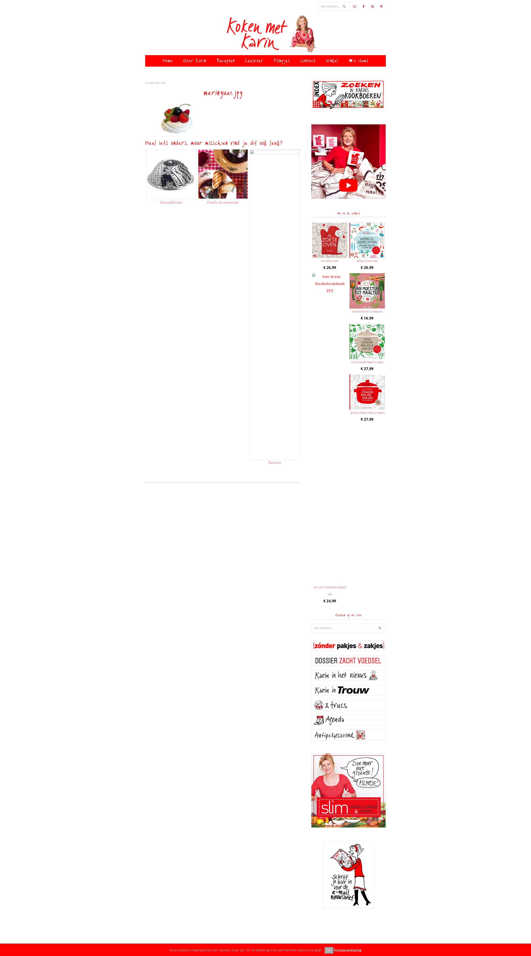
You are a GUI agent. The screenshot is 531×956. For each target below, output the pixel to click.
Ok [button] (329, 950)
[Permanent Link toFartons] (275, 153)
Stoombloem (171, 202)
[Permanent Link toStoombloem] (171, 196)
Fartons (274, 462)
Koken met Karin (265, 34)
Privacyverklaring (348, 950)
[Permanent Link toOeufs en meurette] (223, 196)
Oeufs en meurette (223, 202)
